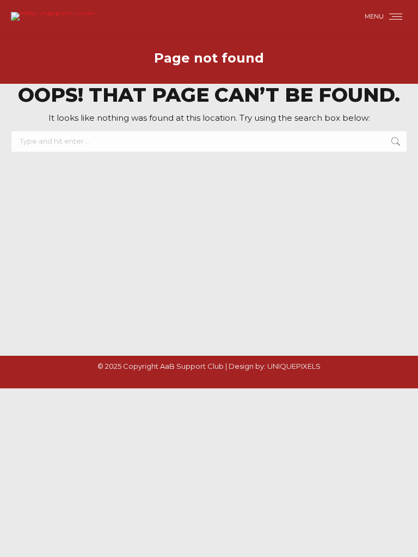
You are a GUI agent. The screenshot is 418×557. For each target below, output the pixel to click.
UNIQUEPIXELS (294, 366)
